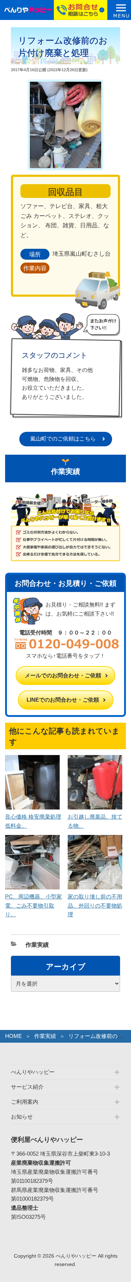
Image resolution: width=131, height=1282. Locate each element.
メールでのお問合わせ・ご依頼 (63, 675)
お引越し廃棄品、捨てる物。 (95, 821)
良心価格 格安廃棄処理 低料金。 (33, 821)
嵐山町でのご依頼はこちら (63, 438)
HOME (13, 1036)
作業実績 (37, 945)
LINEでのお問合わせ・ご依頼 (63, 700)
